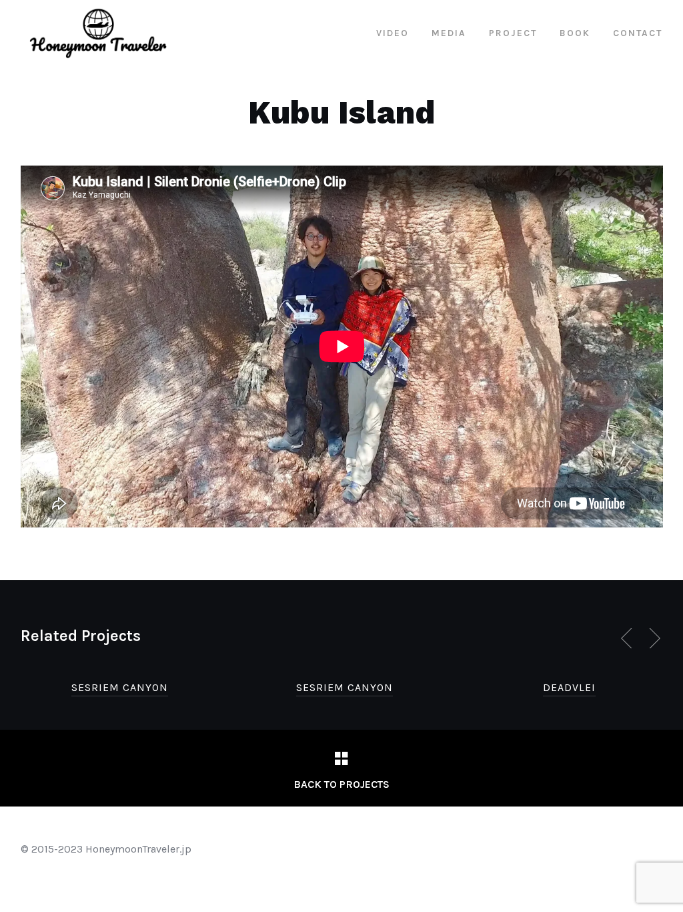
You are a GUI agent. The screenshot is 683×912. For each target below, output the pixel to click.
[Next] (652, 638)
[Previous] (629, 638)
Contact (637, 33)
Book (575, 33)
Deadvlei (569, 687)
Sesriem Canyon (119, 687)
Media (449, 33)
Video (392, 33)
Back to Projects (341, 784)
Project (513, 33)
